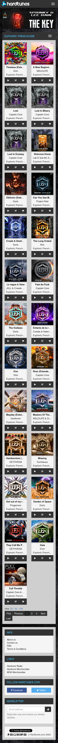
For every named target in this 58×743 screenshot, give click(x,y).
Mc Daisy (49, 157)
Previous (18, 613)
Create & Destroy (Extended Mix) (24, 241)
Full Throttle (15, 588)
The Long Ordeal (42, 241)
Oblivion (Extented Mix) (19, 197)
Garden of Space (42, 501)
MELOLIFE (42, 70)
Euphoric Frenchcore (16, 74)
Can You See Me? (42, 197)
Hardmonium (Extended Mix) (21, 458)
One (15, 371)
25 (11, 608)
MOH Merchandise (16, 672)
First (8, 613)
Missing (42, 458)
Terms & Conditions (16, 648)
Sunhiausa (42, 461)
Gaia (42, 545)
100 (21, 608)
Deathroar (16, 418)
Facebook (17, 690)
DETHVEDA (15, 461)
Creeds (18, 288)
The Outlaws (15, 327)
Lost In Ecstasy (15, 154)
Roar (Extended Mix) (44, 371)
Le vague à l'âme (16, 284)
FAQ (9, 645)
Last (8, 618)
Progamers (15, 505)
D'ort (42, 548)
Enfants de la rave (42, 327)
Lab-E (36, 157)
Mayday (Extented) (16, 414)
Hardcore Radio (14, 665)
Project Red (42, 201)
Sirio (15, 375)
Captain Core (15, 114)
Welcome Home (42, 154)
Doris (15, 201)
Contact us (12, 642)
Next (43, 613)
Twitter (42, 690)
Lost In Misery (42, 110)
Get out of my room (16, 501)
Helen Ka (47, 331)
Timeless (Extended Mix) (19, 67)
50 (16, 608)
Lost (15, 110)
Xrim (15, 70)
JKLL (8, 288)
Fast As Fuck (42, 284)
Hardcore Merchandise (18, 669)
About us (11, 639)
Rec (42, 244)
